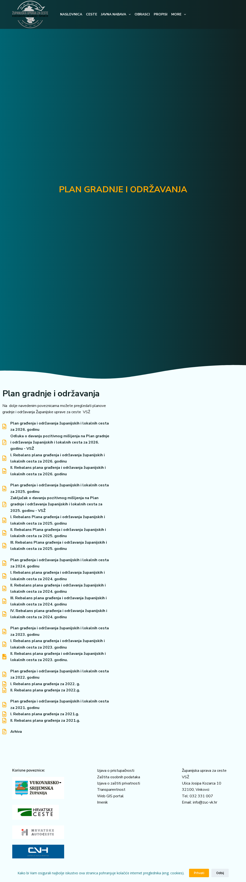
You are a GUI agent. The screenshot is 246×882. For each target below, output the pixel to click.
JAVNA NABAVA (113, 14)
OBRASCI (142, 14)
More (176, 14)
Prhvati (199, 873)
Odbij (220, 873)
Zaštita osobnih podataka (118, 777)
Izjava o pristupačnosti (115, 770)
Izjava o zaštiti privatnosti (118, 783)
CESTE (91, 14)
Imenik (102, 802)
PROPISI (160, 14)
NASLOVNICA (71, 14)
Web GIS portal (110, 796)
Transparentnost (111, 789)
